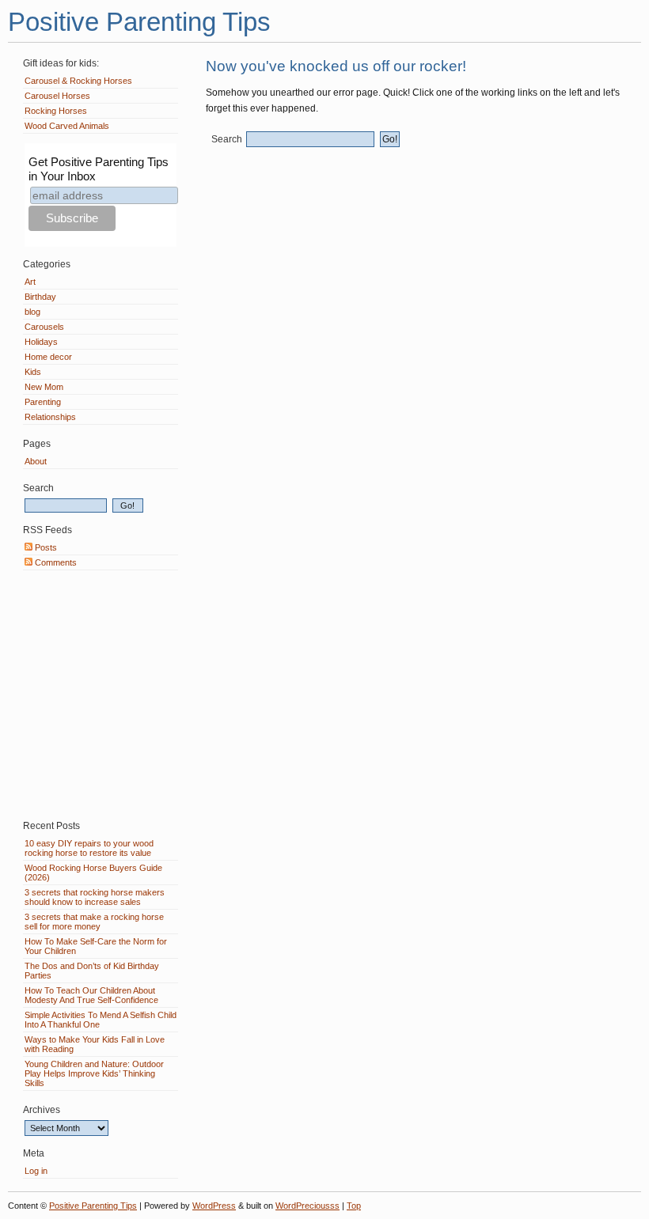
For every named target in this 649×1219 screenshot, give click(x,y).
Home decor (48, 357)
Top (354, 1205)
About (36, 461)
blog (32, 311)
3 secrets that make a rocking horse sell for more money (94, 921)
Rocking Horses (56, 110)
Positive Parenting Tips (139, 21)
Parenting (43, 402)
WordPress (214, 1205)
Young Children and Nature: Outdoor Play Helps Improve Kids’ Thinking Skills (94, 1073)
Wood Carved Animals (67, 126)
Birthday (40, 296)
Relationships (50, 417)
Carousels (44, 326)
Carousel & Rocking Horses (78, 80)
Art (30, 281)
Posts (44, 547)
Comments (54, 562)
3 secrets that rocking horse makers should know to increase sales (95, 897)
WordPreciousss (307, 1205)
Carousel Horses (57, 95)
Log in (36, 1170)
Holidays (41, 341)
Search (226, 139)
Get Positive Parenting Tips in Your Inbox (98, 169)
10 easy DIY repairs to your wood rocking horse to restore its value (89, 848)
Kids (33, 372)
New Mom (44, 387)
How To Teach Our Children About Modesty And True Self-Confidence (91, 995)
